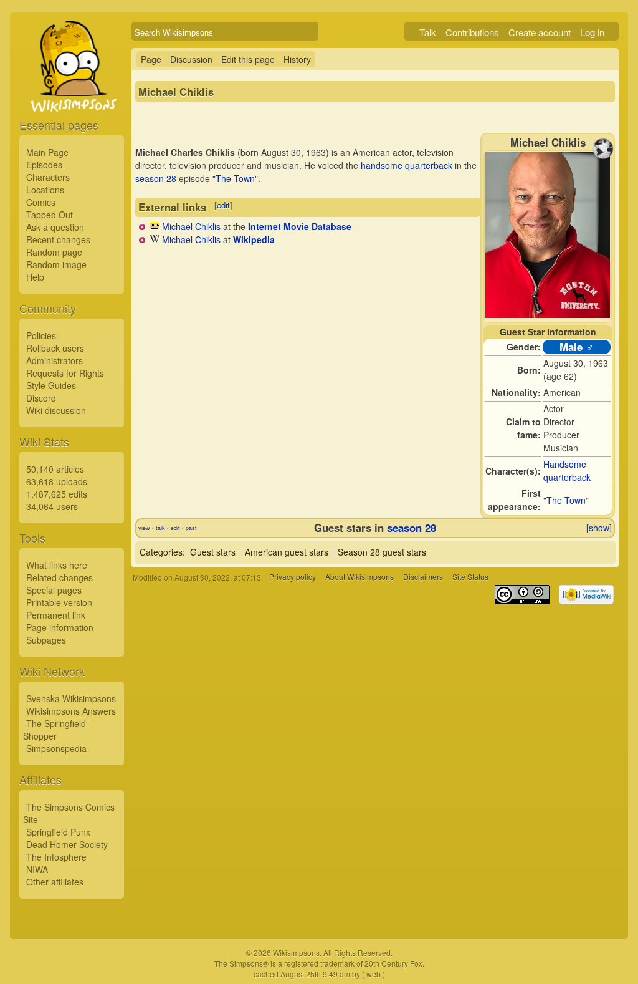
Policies (41, 335)
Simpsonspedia (56, 748)
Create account (539, 32)
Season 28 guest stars (382, 552)
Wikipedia (254, 239)
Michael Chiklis (191, 226)
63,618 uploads (56, 481)
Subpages (46, 640)
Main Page (47, 152)
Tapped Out (49, 214)
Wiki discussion (56, 410)
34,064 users (52, 506)
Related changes (59, 577)
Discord (41, 398)
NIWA (37, 869)
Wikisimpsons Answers (71, 711)
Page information (59, 627)
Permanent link (55, 615)
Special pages (54, 590)
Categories (161, 552)
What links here (56, 565)
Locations (45, 189)
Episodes (44, 164)
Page (151, 59)
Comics (40, 202)
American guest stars (286, 552)
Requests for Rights (65, 373)
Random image (56, 264)
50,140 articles (55, 469)
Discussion (191, 59)
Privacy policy (292, 577)
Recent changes (58, 239)
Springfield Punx (58, 832)
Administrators (54, 360)
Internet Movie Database (299, 226)
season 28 (155, 178)
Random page (54, 252)
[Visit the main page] (71, 95)
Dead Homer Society (67, 844)
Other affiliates (54, 881)
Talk (427, 32)
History (297, 59)
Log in (592, 32)
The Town (566, 500)
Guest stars (213, 552)
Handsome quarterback (567, 470)
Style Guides (51, 385)
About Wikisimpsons (359, 577)
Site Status (470, 577)
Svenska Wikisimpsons (71, 698)
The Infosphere (56, 857)
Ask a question (55, 227)
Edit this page (248, 59)
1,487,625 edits (56, 494)
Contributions (472, 32)
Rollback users (55, 348)
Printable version (59, 602)
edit (223, 205)
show (599, 527)
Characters (48, 177)
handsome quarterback (406, 165)
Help (35, 277)
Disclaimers (423, 577)
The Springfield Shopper (54, 729)
